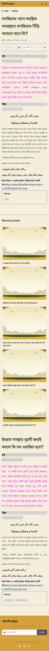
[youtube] (29, 646)
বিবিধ (6, 199)
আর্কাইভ (19, 626)
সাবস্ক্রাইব (42, 632)
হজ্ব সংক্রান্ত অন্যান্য (21, 600)
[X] (20, 646)
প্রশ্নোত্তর (15, 10)
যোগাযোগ (32, 626)
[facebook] (24, 646)
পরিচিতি (25, 626)
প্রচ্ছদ (7, 10)
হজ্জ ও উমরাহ (9, 600)
